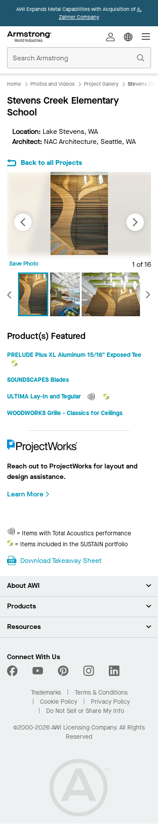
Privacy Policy (110, 702)
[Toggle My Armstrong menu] (110, 36)
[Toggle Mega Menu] (145, 36)
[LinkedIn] (114, 671)
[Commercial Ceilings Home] (29, 36)
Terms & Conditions (101, 692)
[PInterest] (63, 671)
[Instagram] (88, 671)
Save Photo (24, 263)
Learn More (25, 494)
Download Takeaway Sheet (60, 560)
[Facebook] (13, 671)
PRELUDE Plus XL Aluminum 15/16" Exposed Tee (74, 355)
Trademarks (46, 692)
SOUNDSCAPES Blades (38, 380)
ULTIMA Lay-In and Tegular (45, 396)
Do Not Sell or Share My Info (85, 711)
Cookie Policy (58, 702)
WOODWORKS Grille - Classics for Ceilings (64, 413)
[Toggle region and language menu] (128, 36)
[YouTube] (37, 671)
